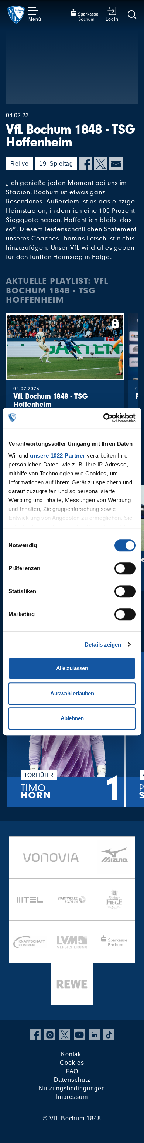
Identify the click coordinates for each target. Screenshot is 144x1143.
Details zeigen (103, 644)
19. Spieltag (56, 163)
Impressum (72, 1097)
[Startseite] (16, 15)
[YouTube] (79, 1034)
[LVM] (72, 942)
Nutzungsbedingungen (72, 1088)
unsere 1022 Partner (57, 455)
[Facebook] (85, 163)
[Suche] (132, 14)
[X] (100, 163)
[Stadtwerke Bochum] (72, 900)
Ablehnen (72, 718)
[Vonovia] (51, 857)
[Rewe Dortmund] (72, 984)
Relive (19, 163)
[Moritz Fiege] (114, 900)
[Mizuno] (114, 857)
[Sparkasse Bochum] (114, 942)
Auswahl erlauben (72, 693)
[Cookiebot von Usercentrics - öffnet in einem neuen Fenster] (104, 418)
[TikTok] (108, 1034)
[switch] (125, 568)
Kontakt (72, 1054)
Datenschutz (72, 1080)
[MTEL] (30, 900)
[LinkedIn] (94, 1034)
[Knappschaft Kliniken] (30, 942)
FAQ (72, 1071)
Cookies (72, 1063)
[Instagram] (49, 1034)
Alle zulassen (72, 668)
